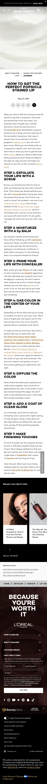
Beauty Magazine (12, 73)
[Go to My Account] (4, 10)
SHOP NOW (38, 3)
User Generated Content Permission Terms (17, 746)
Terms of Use (8, 742)
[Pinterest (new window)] (23, 700)
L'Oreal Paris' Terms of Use (20, 679)
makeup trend (19, 142)
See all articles (10, 556)
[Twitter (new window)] (18, 700)
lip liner (31, 285)
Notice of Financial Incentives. (21, 685)
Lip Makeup (27, 76)
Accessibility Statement (11, 734)
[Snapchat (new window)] (28, 700)
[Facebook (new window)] (4, 700)
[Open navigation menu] (43, 10)
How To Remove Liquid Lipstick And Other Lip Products (20, 569)
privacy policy (33, 767)
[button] (42, 462)
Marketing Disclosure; (28, 681)
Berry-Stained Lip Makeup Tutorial (14, 575)
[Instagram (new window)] (8, 700)
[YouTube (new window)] (13, 700)
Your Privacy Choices (13, 776)
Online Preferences (10, 738)
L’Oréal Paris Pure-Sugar (15, 203)
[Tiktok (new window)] (33, 700)
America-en (11, 751)
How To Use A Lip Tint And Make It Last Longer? (18, 572)
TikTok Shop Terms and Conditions (15, 722)
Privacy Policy (8, 730)
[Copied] (23, 105)
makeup (11, 155)
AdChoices (12, 767)
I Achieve (10, 355)
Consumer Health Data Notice (14, 726)
